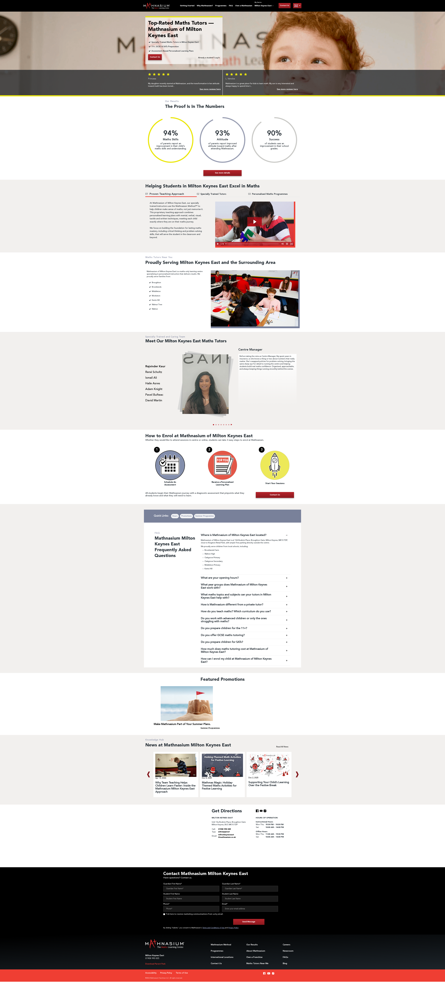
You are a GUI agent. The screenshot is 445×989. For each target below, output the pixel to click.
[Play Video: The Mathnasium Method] (254, 221)
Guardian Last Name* (231, 884)
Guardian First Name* (172, 884)
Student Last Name (230, 894)
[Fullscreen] (291, 244)
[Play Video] (217, 244)
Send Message (248, 922)
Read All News (282, 747)
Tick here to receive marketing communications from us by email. (194, 914)
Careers (286, 945)
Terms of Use (182, 973)
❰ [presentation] (148, 774)
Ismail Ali (151, 378)
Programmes (220, 6)
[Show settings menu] (287, 244)
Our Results (252, 945)
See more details (222, 173)
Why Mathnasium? (205, 6)
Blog (285, 963)
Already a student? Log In (209, 58)
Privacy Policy (233, 928)
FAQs (285, 957)
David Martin (153, 400)
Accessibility (150, 973)
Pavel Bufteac (154, 395)
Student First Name (171, 894)
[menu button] (297, 5)
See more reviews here (210, 89)
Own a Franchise (254, 957)
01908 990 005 (152, 958)
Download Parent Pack (155, 964)
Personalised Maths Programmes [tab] (268, 194)
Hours (175, 516)
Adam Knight (153, 389)
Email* (225, 904)
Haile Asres (152, 383)
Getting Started (187, 6)
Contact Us (284, 5)
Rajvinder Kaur (155, 366)
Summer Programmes (210, 728)
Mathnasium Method (221, 945)
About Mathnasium (255, 951)
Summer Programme (204, 516)
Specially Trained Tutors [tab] (211, 194)
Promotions (186, 516)
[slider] (252, 244)
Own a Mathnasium (243, 6)
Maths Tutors (257, 963)
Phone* (166, 904)
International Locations (222, 957)
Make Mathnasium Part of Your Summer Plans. (182, 724)
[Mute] (282, 244)
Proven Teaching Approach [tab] (164, 194)
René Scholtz (153, 372)
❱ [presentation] (297, 774)
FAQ (231, 6)
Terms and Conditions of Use (213, 928)
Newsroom (288, 951)
